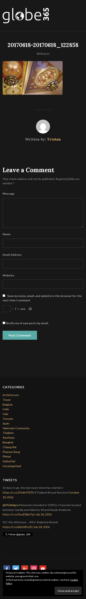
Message (8, 193)
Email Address (12, 254)
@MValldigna (11, 505)
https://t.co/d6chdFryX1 (18, 527)
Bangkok (8, 442)
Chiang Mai (9, 447)
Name (6, 234)
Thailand (8, 432)
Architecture (11, 395)
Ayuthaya (8, 437)
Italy (5, 414)
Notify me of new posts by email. (27, 323)
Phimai (7, 456)
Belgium (8, 404)
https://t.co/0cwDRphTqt (19, 514)
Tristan (54, 139)
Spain (6, 423)
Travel (6, 399)
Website (8, 275)
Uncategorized (12, 466)
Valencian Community (16, 428)
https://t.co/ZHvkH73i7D (18, 492)
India (6, 409)
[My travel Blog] (26, 15)
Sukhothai (9, 461)
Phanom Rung (11, 452)
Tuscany (8, 418)
